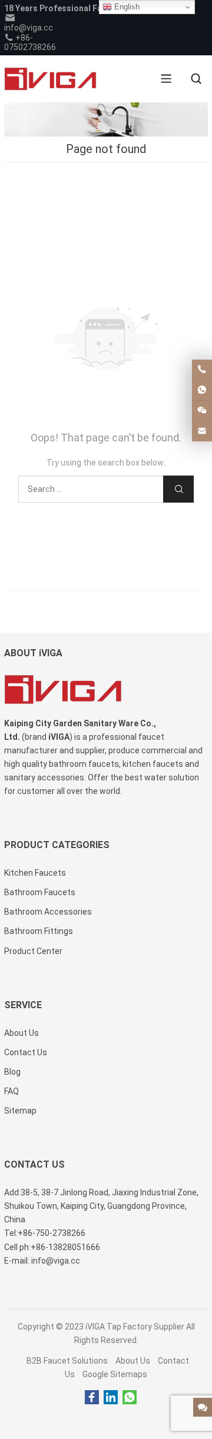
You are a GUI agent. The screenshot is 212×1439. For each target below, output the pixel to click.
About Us (132, 1360)
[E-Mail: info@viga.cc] (202, 431)
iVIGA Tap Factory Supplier (134, 1326)
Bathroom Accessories (48, 911)
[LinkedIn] (110, 1397)
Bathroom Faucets (39, 892)
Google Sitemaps (114, 1374)
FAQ (11, 1091)
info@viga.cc (28, 27)
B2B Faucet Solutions (67, 1360)
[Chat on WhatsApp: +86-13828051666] (202, 390)
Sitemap (20, 1110)
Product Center (33, 951)
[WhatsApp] (129, 1397)
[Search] (196, 79)
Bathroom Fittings (38, 931)
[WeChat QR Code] (202, 411)
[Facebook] (92, 1397)
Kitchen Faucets (35, 873)
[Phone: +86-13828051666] (202, 370)
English (126, 6)
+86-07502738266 (30, 42)
